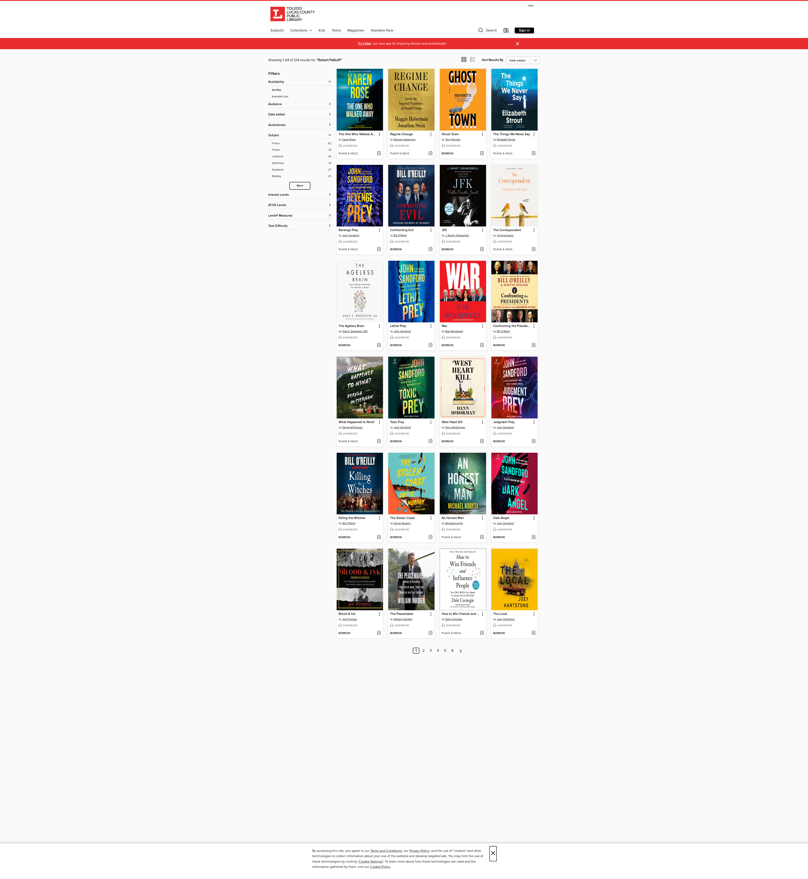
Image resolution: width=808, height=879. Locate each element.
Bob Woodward (454, 331)
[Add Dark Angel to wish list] (533, 537)
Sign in (524, 30)
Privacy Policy (419, 851)
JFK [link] (444, 230)
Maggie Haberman (405, 139)
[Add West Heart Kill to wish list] (482, 441)
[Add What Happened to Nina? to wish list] (378, 441)
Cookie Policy (380, 867)
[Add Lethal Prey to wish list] (430, 345)
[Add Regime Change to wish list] (430, 153)
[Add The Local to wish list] (533, 633)
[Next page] (461, 650)
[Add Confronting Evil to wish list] (430, 249)
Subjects (277, 30)
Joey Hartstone (505, 619)
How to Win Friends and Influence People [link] (461, 614)
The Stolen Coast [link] (402, 518)
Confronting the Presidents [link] (512, 326)
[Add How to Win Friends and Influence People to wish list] (482, 633)
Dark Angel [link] (501, 518)
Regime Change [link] (401, 134)
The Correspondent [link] (507, 230)
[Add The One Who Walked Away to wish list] (378, 153)
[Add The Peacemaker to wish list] (430, 633)
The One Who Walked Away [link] (358, 134)
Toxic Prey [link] (397, 422)
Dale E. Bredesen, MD (355, 331)
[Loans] (506, 31)
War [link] (444, 326)
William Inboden (403, 619)
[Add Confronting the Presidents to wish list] (533, 345)
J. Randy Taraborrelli (457, 235)
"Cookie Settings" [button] (370, 861)
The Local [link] (500, 614)
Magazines (355, 30)
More (300, 186)
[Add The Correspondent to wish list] (533, 249)
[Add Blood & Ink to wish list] (378, 633)
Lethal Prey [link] (398, 326)
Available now (280, 96)
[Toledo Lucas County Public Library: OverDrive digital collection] (292, 14)
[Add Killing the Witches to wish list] (378, 537)
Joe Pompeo (349, 619)
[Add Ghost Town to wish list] (482, 153)
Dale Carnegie (453, 619)
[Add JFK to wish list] (482, 249)
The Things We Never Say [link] (511, 134)
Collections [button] (299, 30)
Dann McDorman (455, 427)
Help (530, 5)
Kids (322, 30)
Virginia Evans (505, 235)
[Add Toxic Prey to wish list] (430, 441)
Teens (336, 30)
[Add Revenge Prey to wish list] (378, 249)
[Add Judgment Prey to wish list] (533, 441)
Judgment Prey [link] (504, 422)
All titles (276, 90)
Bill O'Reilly (400, 235)
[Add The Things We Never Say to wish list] (533, 153)
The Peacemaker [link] (401, 614)
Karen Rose (349, 139)
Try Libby (364, 43)
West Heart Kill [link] (452, 422)
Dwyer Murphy (402, 523)
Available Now (382, 30)
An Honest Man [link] (453, 518)
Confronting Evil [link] (402, 230)
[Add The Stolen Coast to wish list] (430, 537)
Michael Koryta (454, 523)
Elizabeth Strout (506, 139)
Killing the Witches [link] (352, 518)
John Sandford (350, 235)
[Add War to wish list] (482, 345)
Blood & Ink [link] (347, 614)
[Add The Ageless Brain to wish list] (378, 345)
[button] (487, 31)
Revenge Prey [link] (348, 230)
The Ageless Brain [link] (351, 326)
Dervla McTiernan (352, 427)
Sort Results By (493, 60)
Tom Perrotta (452, 139)
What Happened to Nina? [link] (357, 422)
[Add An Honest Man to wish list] (482, 537)
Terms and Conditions (386, 851)
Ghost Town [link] (450, 134)
